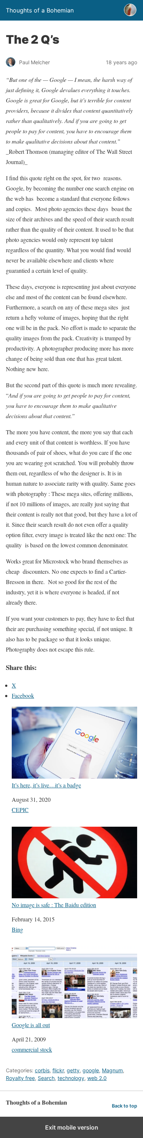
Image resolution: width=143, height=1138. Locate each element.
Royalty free (20, 1078)
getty (73, 1070)
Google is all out (31, 1024)
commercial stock (32, 1049)
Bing (17, 929)
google (90, 1070)
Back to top (124, 1106)
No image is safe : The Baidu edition (54, 904)
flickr (58, 1070)
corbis (42, 1070)
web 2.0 (97, 1078)
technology (71, 1078)
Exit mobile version (71, 1127)
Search (46, 1078)
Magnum (112, 1070)
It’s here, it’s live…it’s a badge (46, 785)
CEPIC (20, 809)
